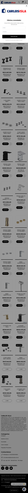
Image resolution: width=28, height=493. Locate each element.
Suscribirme (14, 36)
